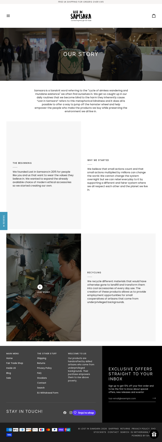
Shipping (41, 358)
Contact (41, 382)
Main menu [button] (12, 353)
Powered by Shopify (144, 435)
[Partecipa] (153, 398)
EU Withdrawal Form (47, 392)
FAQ (39, 373)
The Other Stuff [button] (47, 353)
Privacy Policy (44, 368)
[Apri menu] (11, 16)
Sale (8, 378)
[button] (3, 221)
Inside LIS (11, 368)
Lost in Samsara (91, 428)
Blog (8, 373)
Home (9, 358)
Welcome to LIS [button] (77, 353)
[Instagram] (70, 412)
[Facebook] (64, 412)
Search (41, 387)
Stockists (42, 378)
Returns (41, 363)
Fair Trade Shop (14, 363)
